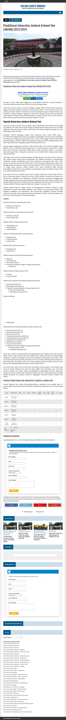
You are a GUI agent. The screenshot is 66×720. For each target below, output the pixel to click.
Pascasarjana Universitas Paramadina (14, 679)
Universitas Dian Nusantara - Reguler (14, 650)
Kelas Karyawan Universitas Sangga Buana (15, 683)
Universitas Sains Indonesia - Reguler (14, 666)
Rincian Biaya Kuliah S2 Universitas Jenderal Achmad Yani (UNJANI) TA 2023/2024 (40, 537)
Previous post (28, 512)
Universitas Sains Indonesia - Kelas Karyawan (16, 656)
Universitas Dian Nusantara (11, 643)
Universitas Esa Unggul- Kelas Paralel (14, 691)
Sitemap (6, 1)
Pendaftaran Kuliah (24, 531)
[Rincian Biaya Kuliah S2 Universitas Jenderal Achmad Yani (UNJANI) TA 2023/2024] (40, 529)
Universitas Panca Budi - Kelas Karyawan (15, 707)
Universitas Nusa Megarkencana (12, 710)
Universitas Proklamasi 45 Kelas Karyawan (15, 699)
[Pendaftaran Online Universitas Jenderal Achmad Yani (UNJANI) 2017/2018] (25, 529)
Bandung (5, 531)
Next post (39, 512)
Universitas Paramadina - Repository (13, 670)
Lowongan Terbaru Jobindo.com (14, 623)
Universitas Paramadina (10, 668)
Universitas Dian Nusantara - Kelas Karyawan (16, 652)
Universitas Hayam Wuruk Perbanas (13, 701)
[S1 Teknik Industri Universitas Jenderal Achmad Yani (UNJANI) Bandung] (10, 529)
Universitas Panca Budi (9, 705)
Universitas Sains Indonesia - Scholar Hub (15, 664)
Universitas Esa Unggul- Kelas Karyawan (14, 689)
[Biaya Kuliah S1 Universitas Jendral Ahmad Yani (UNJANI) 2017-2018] (56, 529)
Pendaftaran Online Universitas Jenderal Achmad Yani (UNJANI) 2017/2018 (24, 535)
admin (11, 69)
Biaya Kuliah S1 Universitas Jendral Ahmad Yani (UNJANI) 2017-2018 (55, 535)
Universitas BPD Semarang (11, 693)
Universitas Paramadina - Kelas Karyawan (15, 674)
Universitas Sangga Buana (10, 681)
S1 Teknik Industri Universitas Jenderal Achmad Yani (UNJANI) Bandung (8, 538)
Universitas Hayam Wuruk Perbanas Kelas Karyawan (18, 703)
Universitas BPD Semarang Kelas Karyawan (15, 695)
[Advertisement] (33, 310)
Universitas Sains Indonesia (11, 654)
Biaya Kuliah (37, 531)
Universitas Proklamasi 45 (10, 697)
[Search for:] (33, 555)
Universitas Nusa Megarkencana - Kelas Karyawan (17, 712)
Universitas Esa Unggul (9, 685)
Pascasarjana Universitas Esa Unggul (13, 687)
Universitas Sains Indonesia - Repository (15, 658)
